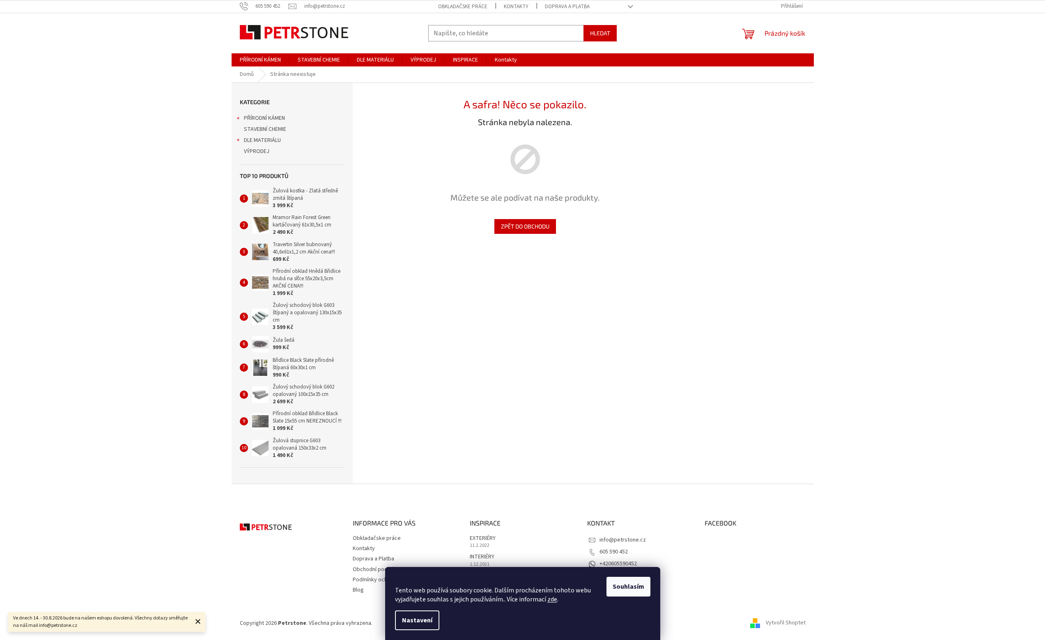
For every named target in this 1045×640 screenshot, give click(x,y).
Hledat (600, 33)
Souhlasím (628, 586)
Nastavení (417, 620)
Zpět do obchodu (525, 226)
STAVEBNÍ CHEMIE (265, 129)
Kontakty (516, 6)
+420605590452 (618, 564)
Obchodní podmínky (377, 569)
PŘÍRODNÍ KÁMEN (264, 118)
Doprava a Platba (567, 6)
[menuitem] (260, 59)
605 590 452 (613, 552)
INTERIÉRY (482, 557)
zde (552, 599)
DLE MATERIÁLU (262, 140)
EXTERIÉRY (483, 538)
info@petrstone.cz (622, 540)
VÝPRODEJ (256, 151)
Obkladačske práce (462, 6)
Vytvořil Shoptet (786, 623)
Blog (358, 590)
